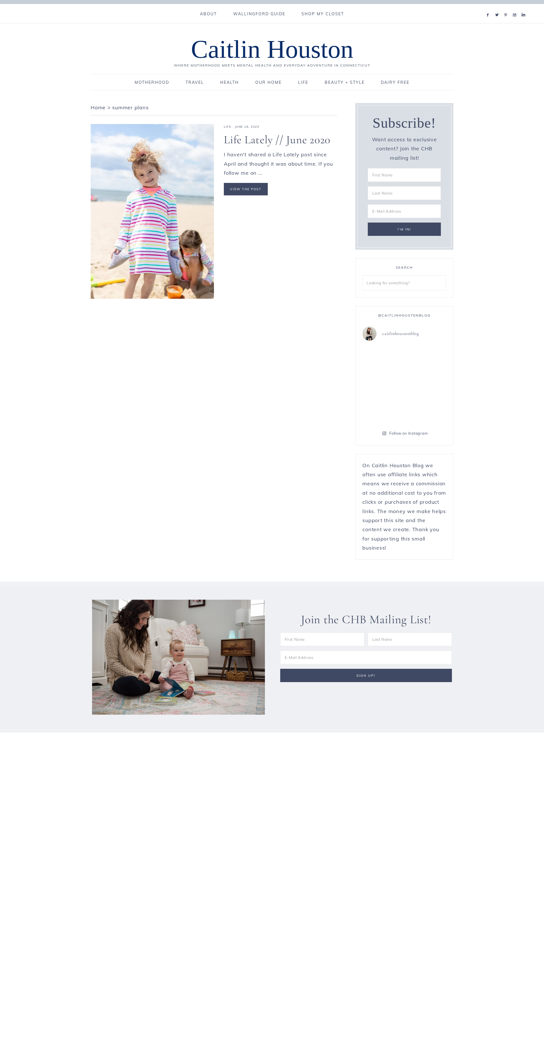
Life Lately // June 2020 (277, 139)
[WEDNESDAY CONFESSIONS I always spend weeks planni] (426, 358)
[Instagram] (515, 7)
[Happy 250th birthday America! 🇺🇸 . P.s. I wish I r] (382, 409)
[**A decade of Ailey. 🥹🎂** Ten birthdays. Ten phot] (382, 358)
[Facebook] (489, 7)
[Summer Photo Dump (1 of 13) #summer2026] (382, 384)
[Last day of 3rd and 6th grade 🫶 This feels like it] (426, 409)
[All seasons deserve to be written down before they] (426, 384)
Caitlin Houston (272, 49)
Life (227, 127)
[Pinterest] (507, 7)
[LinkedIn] (525, 7)
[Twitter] (498, 7)
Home (98, 107)
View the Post (246, 189)
